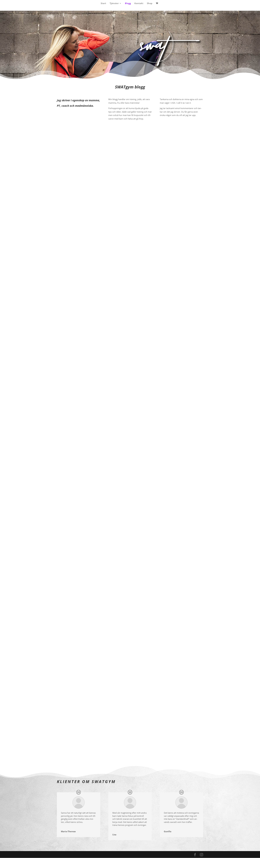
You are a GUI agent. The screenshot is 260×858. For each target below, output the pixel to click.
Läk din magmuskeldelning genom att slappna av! (88, 351)
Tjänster (114, 3)
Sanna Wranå (68, 231)
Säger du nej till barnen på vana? (78, 602)
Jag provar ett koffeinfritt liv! (75, 226)
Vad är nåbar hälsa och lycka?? (77, 727)
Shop (149, 3)
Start (103, 3)
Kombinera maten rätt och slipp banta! (82, 476)
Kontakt (138, 3)
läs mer (63, 242)
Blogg (128, 3)
